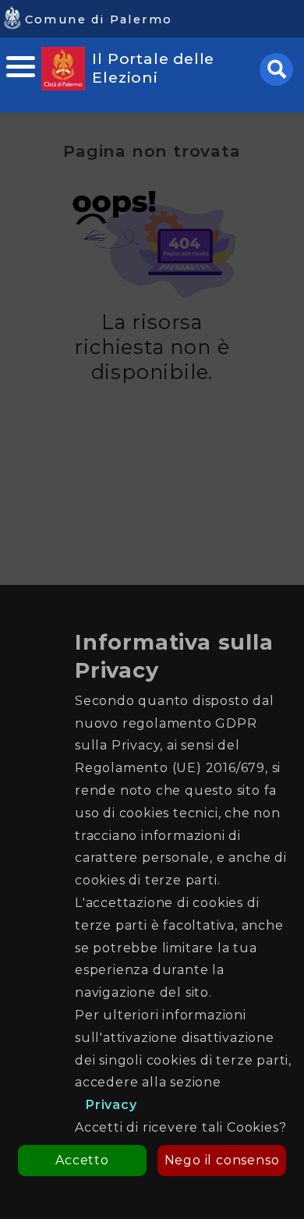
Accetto (82, 1160)
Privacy (111, 1104)
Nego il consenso (222, 1160)
